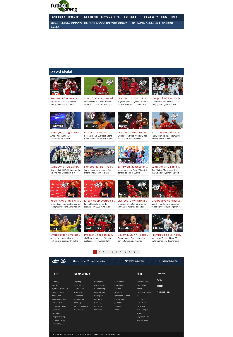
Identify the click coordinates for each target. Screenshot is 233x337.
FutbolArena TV (143, 281)
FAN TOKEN (130, 17)
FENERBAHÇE (65, 23)
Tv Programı (141, 299)
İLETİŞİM (160, 286)
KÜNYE (159, 279)
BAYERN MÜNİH (167, 23)
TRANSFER (73, 17)
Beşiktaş (77, 281)
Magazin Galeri (143, 317)
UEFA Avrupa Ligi (58, 320)
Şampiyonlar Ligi (58, 317)
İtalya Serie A (57, 296)
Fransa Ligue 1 (58, 303)
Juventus (118, 303)
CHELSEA (132, 23)
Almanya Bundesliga (60, 299)
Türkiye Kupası (58, 324)
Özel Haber (141, 285)
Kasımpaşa (98, 296)
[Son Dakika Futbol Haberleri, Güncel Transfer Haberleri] (63, 6)
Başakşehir (98, 281)
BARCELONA (122, 23)
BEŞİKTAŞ (55, 23)
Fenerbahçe (79, 285)
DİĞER (174, 17)
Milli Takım (56, 313)
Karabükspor (99, 292)
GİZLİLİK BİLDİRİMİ (163, 292)
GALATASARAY (76, 23)
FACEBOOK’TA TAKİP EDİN (170, 261)
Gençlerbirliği (99, 288)
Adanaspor (78, 303)
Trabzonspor (79, 292)
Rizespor (98, 310)
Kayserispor (99, 299)
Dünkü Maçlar (142, 310)
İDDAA (164, 17)
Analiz (139, 288)
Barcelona (118, 285)
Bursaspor (78, 296)
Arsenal (117, 306)
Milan (116, 310)
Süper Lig (55, 281)
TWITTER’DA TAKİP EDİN (136, 261)
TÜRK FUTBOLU (90, 17)
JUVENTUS (55, 27)
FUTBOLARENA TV (149, 17)
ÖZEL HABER (58, 17)
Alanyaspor (78, 310)
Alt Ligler (55, 285)
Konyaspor (98, 303)
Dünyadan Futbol (59, 306)
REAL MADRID (111, 23)
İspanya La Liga (58, 292)
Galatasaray (79, 288)
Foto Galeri (141, 303)
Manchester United (122, 296)
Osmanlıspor (99, 306)
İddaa (139, 296)
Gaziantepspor (100, 285)
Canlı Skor (141, 306)
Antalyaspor (79, 299)
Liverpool (118, 292)
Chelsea (117, 288)
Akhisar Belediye (81, 306)
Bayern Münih (120, 299)
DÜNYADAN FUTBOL (111, 17)
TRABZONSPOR (89, 23)
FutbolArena (161, 273)
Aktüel (139, 313)
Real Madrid (119, 281)
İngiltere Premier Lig (60, 288)
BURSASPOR (100, 23)
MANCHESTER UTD (153, 23)
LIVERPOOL (141, 23)
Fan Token (56, 310)
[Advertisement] (129, 7)
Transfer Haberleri (144, 292)
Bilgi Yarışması (142, 320)
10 (134, 252)
